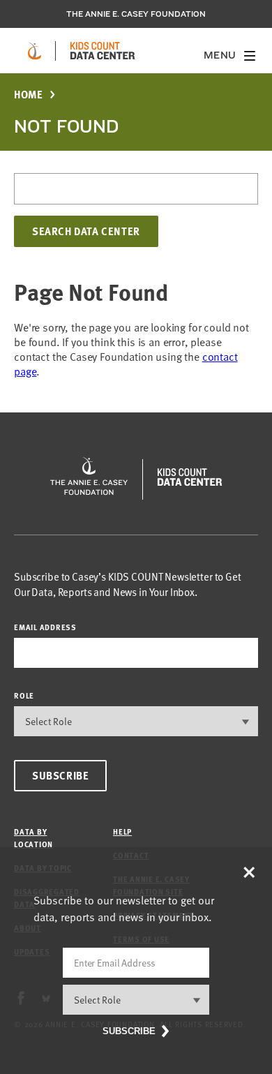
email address (45, 627)
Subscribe (60, 775)
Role (24, 695)
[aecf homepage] (34, 51)
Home (28, 94)
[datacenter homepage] (102, 51)
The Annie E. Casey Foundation (136, 14)
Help (122, 831)
